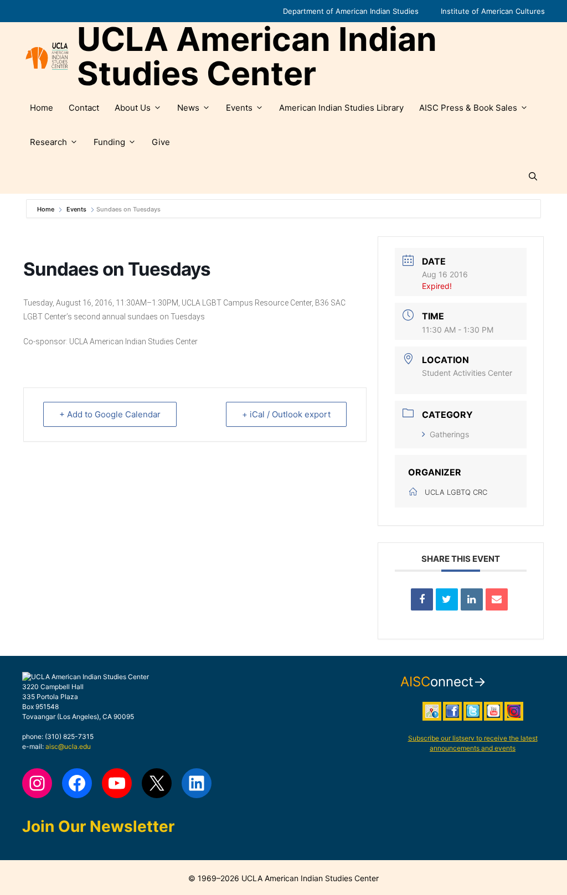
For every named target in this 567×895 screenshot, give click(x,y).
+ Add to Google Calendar (110, 414)
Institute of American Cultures (493, 11)
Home (41, 107)
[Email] (497, 599)
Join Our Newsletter (98, 826)
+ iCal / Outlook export (286, 414)
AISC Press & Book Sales (468, 107)
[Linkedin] (472, 599)
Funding (109, 142)
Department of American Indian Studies (351, 11)
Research (48, 142)
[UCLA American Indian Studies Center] (46, 56)
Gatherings (449, 434)
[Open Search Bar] (533, 176)
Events (239, 107)
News (188, 107)
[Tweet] (447, 599)
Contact (84, 107)
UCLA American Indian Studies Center (257, 56)
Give (161, 142)
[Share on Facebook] (422, 599)
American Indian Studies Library (341, 107)
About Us (133, 107)
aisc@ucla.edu (68, 746)
